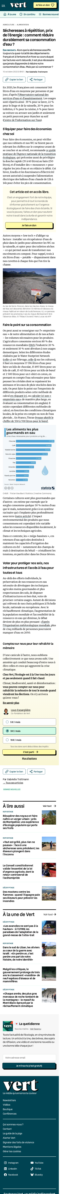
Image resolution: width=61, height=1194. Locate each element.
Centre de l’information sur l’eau (22, 120)
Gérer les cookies (12, 1151)
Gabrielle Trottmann (38, 71)
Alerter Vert (9, 1137)
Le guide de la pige (12, 1133)
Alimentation (23, 24)
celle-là (32, 359)
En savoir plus (11, 702)
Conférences (9, 1113)
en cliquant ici (18, 395)
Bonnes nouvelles (11, 789)
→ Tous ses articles (13, 782)
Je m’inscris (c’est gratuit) (29, 1065)
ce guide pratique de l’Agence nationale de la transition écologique (29, 154)
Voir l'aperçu (35, 1028)
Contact (7, 1128)
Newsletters (9, 1100)
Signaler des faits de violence (18, 1142)
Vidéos (6, 1104)
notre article (23, 516)
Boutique (7, 1109)
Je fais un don (43, 4)
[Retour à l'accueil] (18, 5)
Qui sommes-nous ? (13, 1124)
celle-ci (8, 359)
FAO (31, 345)
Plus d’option (29, 758)
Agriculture (8, 24)
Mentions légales (12, 1146)
